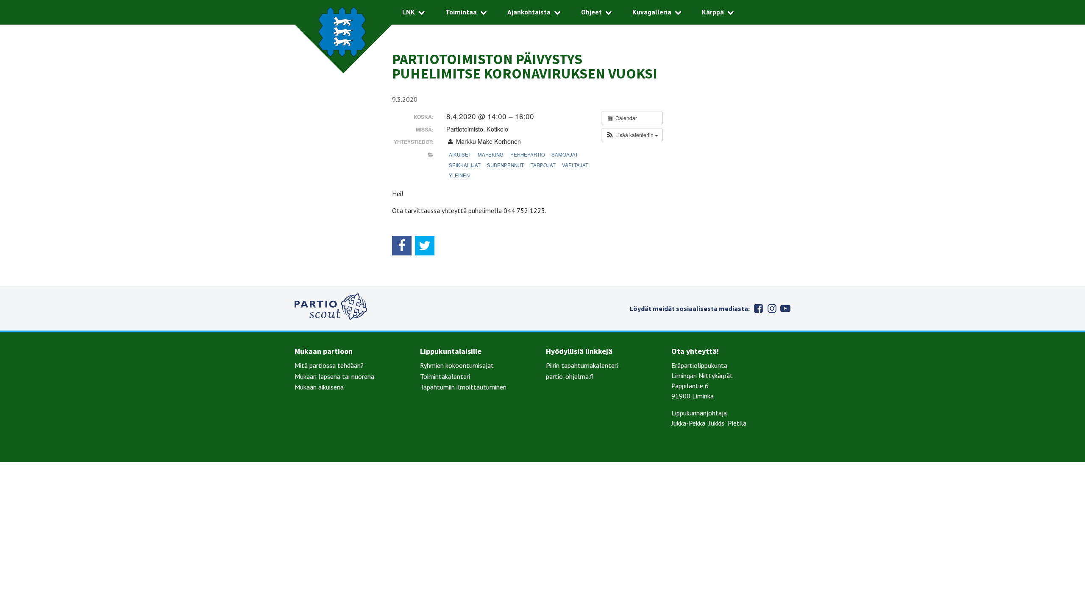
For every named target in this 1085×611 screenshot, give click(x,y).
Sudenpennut (505, 165)
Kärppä (713, 12)
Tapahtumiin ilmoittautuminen (463, 387)
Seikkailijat (465, 165)
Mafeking (491, 154)
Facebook (758, 308)
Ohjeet (591, 12)
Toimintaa (461, 12)
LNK (408, 12)
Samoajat (564, 154)
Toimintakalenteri (445, 376)
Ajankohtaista (529, 12)
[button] (631, 135)
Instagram (772, 308)
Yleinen (459, 175)
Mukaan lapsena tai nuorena (334, 376)
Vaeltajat (575, 165)
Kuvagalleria (651, 12)
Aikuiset (460, 154)
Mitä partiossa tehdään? (329, 365)
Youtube (785, 308)
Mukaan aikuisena (319, 387)
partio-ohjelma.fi (570, 376)
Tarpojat (543, 165)
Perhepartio (527, 154)
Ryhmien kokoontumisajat (457, 365)
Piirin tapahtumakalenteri (582, 365)
